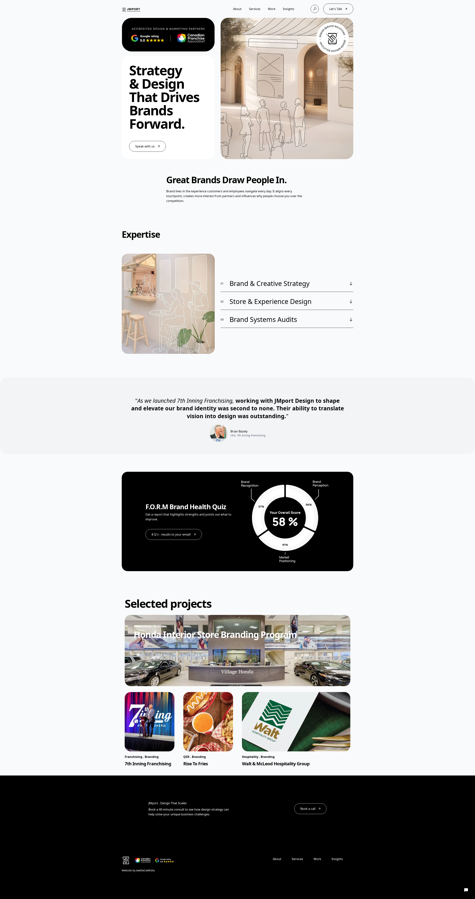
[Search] (315, 9)
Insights (288, 9)
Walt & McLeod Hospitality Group (275, 763)
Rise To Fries (195, 763)
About (237, 9)
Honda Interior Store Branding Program (215, 634)
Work (272, 9)
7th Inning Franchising (148, 763)
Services (255, 9)
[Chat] (466, 890)
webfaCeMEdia (145, 870)
